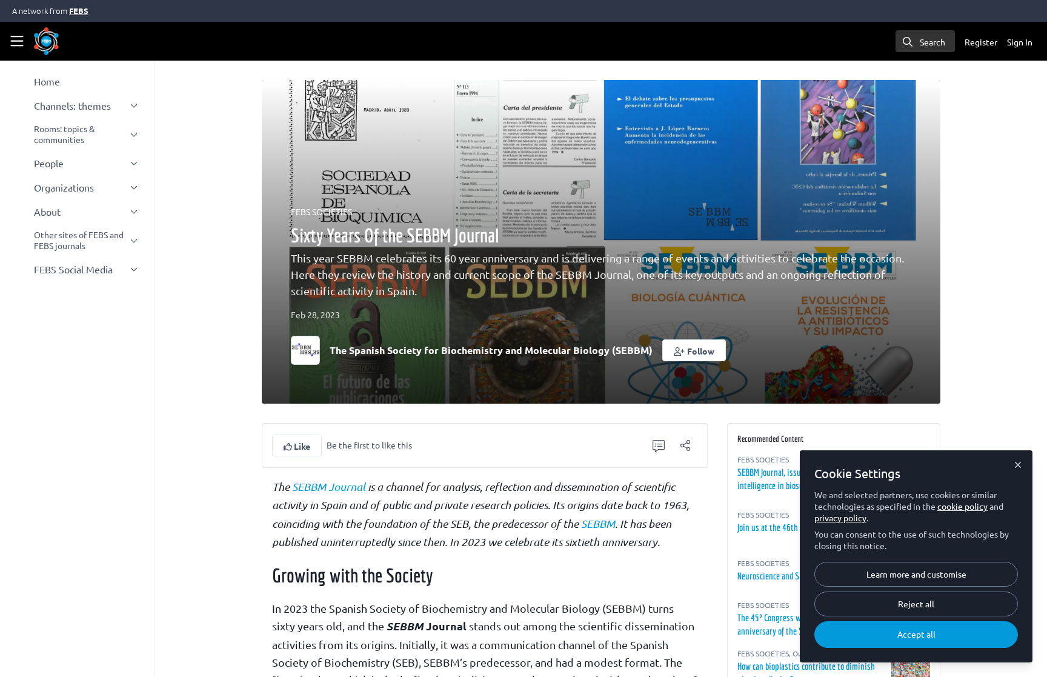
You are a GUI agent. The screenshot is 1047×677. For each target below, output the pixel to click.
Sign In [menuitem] (1019, 41)
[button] (694, 350)
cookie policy (962, 506)
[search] (925, 41)
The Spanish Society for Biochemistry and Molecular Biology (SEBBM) (491, 350)
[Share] (685, 445)
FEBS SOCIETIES (321, 211)
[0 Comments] (658, 445)
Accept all (916, 634)
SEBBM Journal (328, 486)
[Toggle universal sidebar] (17, 41)
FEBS (78, 10)
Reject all (916, 603)
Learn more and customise (916, 574)
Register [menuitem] (981, 41)
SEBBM (598, 523)
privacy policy (840, 517)
